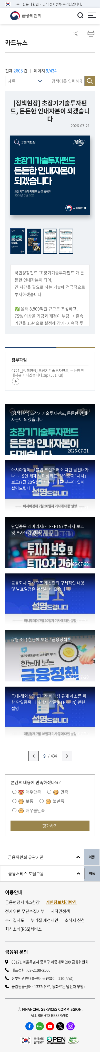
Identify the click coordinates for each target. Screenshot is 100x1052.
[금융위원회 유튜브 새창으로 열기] (50, 1026)
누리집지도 (14, 920)
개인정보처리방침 (61, 902)
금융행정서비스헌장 (22, 902)
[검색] (80, 15)
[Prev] (33, 756)
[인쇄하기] (91, 33)
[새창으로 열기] (32, 1040)
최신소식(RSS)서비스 (23, 929)
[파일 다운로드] (15, 381)
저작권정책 (60, 911)
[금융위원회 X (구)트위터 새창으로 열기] (60, 1026)
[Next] (67, 756)
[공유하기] (75, 33)
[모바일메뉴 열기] (92, 16)
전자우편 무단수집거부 (25, 911)
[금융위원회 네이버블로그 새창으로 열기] (40, 1026)
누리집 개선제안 (44, 920)
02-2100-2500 (39, 970)
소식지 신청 (75, 920)
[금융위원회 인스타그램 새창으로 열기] (70, 1026)
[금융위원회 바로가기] (25, 15)
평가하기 (50, 826)
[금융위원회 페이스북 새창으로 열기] (29, 1026)
